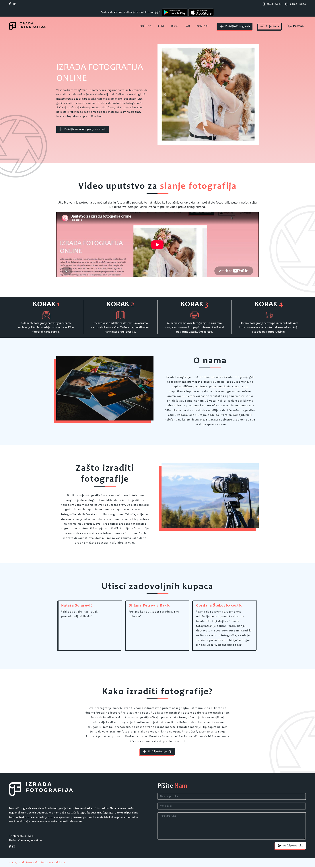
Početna (145, 26)
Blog (174, 26)
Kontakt (203, 26)
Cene (161, 26)
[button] (294, 26)
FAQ (187, 26)
